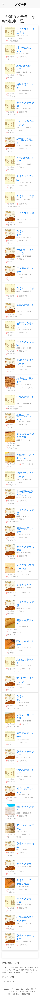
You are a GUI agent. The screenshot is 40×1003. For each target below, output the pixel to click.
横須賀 (10, 335)
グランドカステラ (27, 388)
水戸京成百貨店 (13, 41)
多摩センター (12, 225)
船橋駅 (10, 855)
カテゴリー (13, 991)
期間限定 (11, 188)
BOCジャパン (12, 485)
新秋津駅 (11, 653)
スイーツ (11, 133)
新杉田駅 (11, 613)
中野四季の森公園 (14, 206)
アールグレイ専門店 (14, 837)
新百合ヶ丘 (11, 243)
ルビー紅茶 (11, 390)
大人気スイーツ (13, 782)
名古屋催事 (11, 558)
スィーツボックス (14, 521)
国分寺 (10, 910)
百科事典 (15, 994)
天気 (27, 989)
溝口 (9, 745)
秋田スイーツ (12, 114)
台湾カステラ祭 (25, 196)
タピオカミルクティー (15, 632)
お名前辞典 (24, 991)
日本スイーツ (12, 317)
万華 (9, 466)
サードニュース (17, 989)
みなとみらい (12, 540)
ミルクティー (25, 834)
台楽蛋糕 (11, 38)
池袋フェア (11, 892)
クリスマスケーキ (27, 464)
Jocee (6, 989)
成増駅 (10, 800)
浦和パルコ (11, 96)
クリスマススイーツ (14, 445)
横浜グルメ (11, 634)
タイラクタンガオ (14, 671)
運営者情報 (26, 994)
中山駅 (10, 690)
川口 (9, 59)
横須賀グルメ (12, 353)
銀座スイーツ (12, 818)
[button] (3, 4)
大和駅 (10, 261)
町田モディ (11, 151)
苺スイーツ (25, 574)
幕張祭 (10, 77)
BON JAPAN (12, 595)
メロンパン (25, 724)
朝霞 (9, 947)
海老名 (10, 298)
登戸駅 (10, 427)
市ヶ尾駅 (11, 169)
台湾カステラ (22, 38)
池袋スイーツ (25, 593)
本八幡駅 (11, 503)
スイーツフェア (13, 763)
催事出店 (11, 929)
